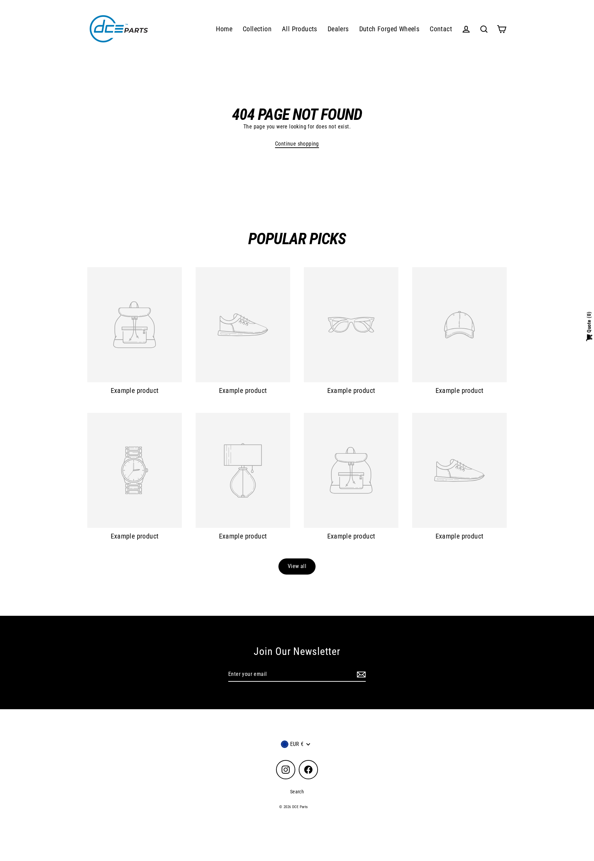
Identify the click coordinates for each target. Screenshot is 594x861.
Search (297, 791)
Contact (441, 29)
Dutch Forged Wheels (389, 29)
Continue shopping (297, 143)
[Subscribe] (360, 674)
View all (297, 566)
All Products (299, 29)
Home (224, 29)
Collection (257, 29)
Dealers (338, 29)
